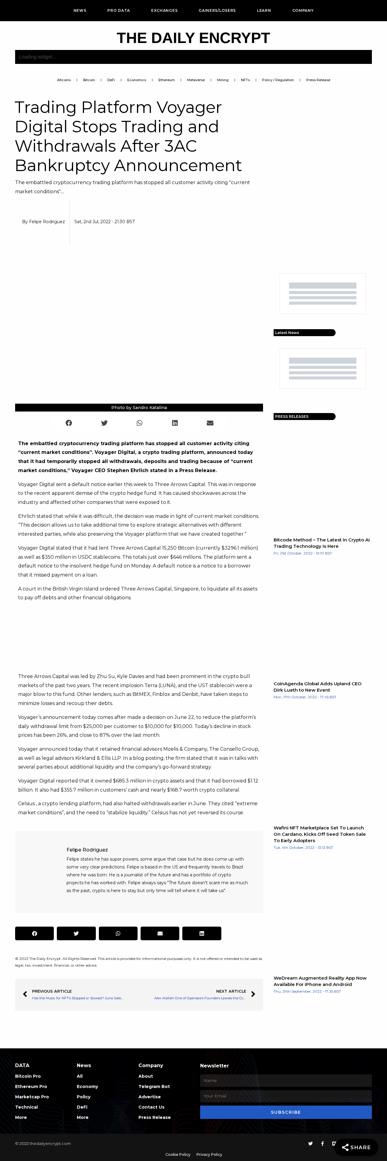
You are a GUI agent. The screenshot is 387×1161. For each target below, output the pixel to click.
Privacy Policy (209, 1154)
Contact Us (151, 1107)
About (145, 1076)
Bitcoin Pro (28, 1076)
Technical (26, 1107)
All (80, 1076)
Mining (223, 80)
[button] (69, 423)
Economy (87, 1086)
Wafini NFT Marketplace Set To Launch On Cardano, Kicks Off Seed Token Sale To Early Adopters (320, 834)
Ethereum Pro (31, 1086)
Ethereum (166, 80)
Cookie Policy (177, 1154)
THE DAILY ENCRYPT (193, 37)
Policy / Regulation (278, 80)
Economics (136, 80)
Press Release (318, 80)
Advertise (149, 1097)
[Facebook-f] (322, 1143)
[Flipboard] (334, 1143)
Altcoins (64, 80)
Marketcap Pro (32, 1097)
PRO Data (118, 10)
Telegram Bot (154, 1086)
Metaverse (196, 80)
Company (303, 10)
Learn (264, 10)
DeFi (111, 80)
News (79, 10)
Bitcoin (89, 80)
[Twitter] (310, 1143)
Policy (83, 1097)
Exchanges (164, 10)
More (21, 1117)
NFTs (245, 80)
